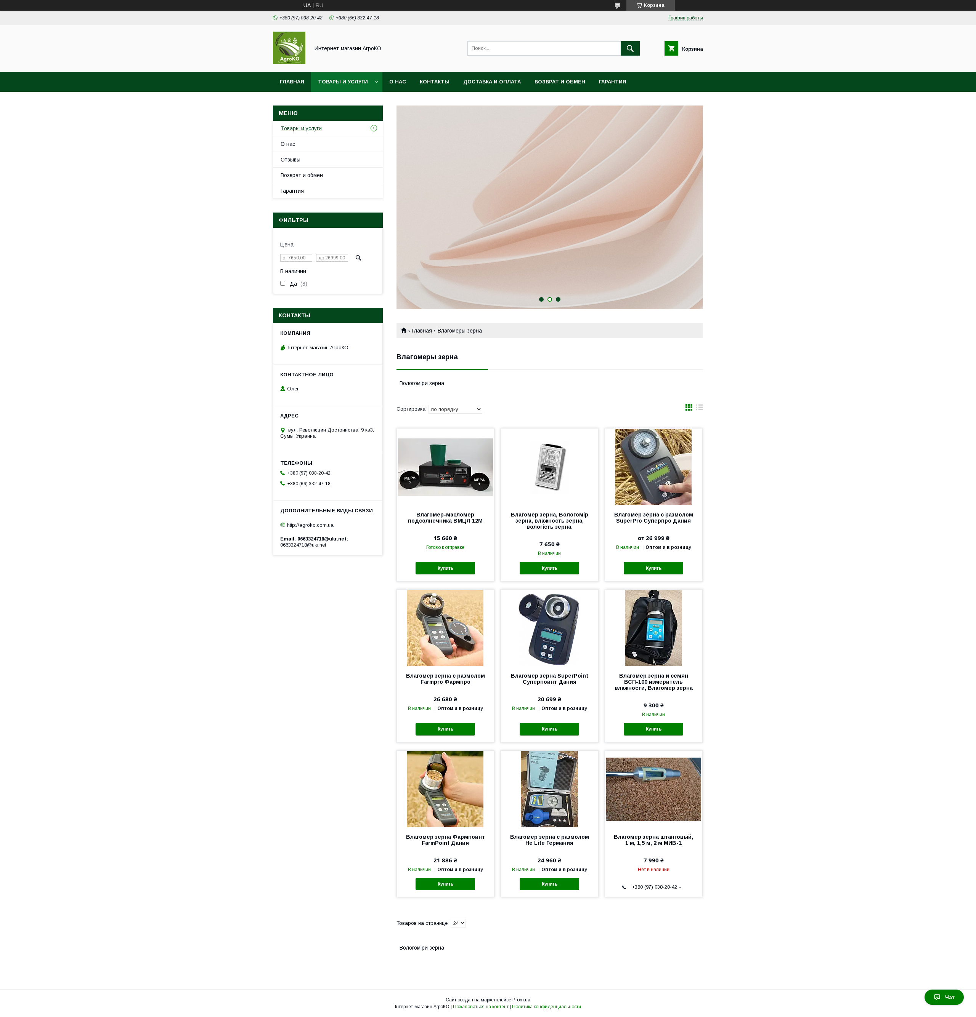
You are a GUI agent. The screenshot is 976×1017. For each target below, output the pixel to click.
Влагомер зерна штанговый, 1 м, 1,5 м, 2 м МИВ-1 (653, 840)
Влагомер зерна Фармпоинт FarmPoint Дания (445, 840)
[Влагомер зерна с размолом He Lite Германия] (549, 789)
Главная (292, 82)
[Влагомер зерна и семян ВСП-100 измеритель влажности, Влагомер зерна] (653, 628)
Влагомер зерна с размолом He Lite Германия (549, 840)
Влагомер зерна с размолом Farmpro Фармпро (445, 679)
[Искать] (630, 48)
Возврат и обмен (560, 82)
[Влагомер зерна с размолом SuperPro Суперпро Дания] (653, 467)
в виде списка (699, 409)
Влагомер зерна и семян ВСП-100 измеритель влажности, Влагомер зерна (654, 682)
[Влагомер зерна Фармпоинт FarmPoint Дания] (445, 789)
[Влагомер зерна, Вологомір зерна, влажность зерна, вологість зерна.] (549, 467)
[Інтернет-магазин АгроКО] (289, 62)
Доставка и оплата (492, 82)
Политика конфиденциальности (546, 1006)
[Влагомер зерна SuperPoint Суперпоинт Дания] (549, 628)
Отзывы (290, 160)
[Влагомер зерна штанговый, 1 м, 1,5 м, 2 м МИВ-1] (653, 789)
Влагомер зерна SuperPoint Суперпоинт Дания (549, 679)
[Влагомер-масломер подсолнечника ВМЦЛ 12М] (445, 467)
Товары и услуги (343, 82)
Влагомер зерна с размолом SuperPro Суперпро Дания (653, 518)
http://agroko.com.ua (310, 525)
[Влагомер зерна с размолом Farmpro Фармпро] (445, 628)
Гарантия (612, 82)
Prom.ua (521, 1000)
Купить (445, 568)
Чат (950, 997)
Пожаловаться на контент (481, 1006)
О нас (397, 82)
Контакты (434, 82)
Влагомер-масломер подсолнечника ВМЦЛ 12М (445, 518)
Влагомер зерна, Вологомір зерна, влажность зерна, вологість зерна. (549, 521)
